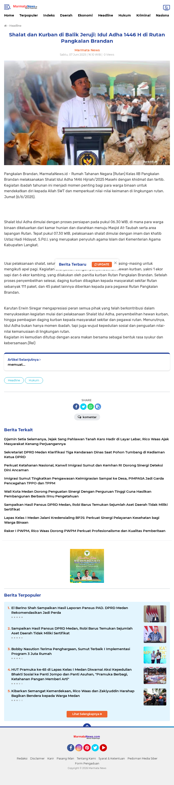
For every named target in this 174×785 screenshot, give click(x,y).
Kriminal (143, 15)
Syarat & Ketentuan (112, 758)
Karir (50, 758)
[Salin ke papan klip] (98, 406)
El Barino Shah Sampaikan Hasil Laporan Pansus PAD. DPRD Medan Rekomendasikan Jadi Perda (69, 610)
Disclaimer (37, 758)
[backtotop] (87, 727)
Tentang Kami (86, 758)
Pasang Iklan (65, 758)
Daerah (66, 15)
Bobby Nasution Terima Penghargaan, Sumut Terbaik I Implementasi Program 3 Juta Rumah (70, 651)
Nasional (163, 15)
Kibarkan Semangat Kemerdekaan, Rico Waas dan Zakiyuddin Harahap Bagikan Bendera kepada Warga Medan (72, 693)
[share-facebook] (76, 406)
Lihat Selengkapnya (86, 714)
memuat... (16, 364)
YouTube (106, 753)
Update (103, 264)
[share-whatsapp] (90, 406)
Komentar (89, 417)
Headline (105, 15)
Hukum (124, 15)
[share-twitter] (83, 406)
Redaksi (22, 758)
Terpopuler (28, 15)
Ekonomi (85, 15)
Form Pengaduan (87, 763)
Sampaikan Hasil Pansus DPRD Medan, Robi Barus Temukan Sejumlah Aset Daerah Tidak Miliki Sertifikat (72, 630)
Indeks (49, 15)
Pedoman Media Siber (142, 758)
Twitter (97, 753)
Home (9, 15)
